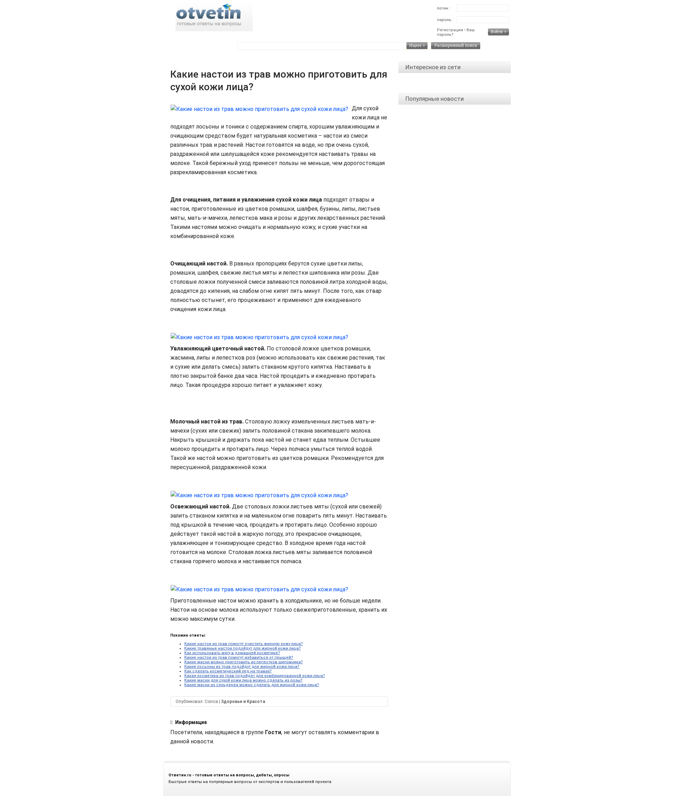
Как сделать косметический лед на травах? (228, 671)
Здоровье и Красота (243, 701)
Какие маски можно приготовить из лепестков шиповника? (243, 662)
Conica (211, 701)
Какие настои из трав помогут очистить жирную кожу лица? (243, 644)
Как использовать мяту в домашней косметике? (232, 653)
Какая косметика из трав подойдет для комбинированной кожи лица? (254, 675)
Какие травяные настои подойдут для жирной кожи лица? (242, 648)
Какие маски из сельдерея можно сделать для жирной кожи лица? (251, 685)
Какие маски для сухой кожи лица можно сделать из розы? (243, 680)
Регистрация (450, 30)
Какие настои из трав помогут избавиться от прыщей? (238, 657)
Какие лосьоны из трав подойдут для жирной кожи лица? (241, 666)
